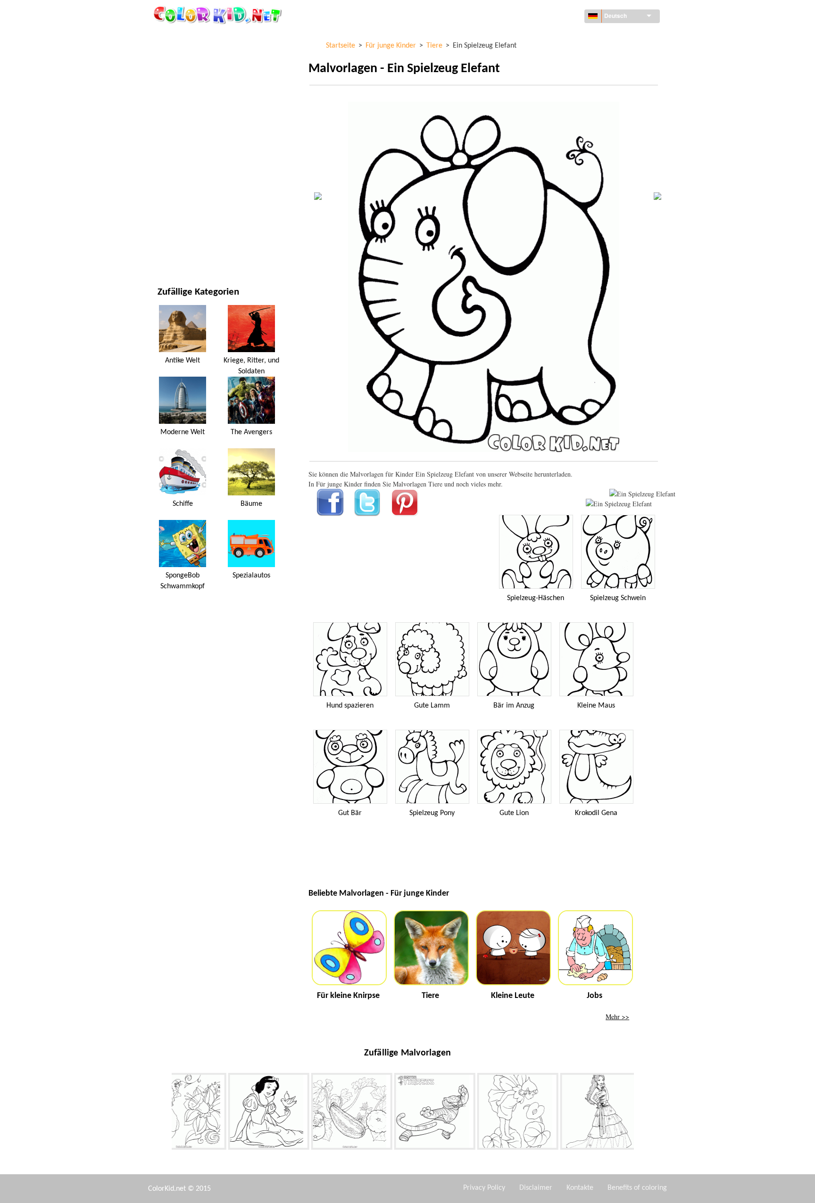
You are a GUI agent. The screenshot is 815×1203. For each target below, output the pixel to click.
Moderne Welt (182, 432)
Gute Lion (514, 813)
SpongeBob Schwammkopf (182, 581)
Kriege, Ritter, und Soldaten (251, 366)
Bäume (251, 504)
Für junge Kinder (184, 192)
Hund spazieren (350, 705)
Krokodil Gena (596, 813)
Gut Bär (350, 813)
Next (641, 1113)
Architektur (177, 76)
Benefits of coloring (637, 1188)
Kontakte (579, 1188)
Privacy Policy (484, 1188)
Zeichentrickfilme (186, 114)
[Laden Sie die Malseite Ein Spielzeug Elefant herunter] (619, 504)
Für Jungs (173, 172)
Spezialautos (251, 575)
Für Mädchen (178, 134)
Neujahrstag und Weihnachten (206, 211)
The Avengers (251, 432)
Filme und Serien (183, 230)
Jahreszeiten (178, 153)
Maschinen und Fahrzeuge (199, 37)
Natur (167, 250)
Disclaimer (535, 1188)
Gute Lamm (432, 705)
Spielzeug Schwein (618, 598)
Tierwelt (171, 95)
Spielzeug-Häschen (535, 598)
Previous (164, 1113)
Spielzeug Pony (432, 813)
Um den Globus (181, 56)
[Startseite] (219, 14)
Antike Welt (182, 360)
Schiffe (183, 504)
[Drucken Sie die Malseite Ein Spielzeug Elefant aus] (642, 494)
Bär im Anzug (513, 705)
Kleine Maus (596, 705)
